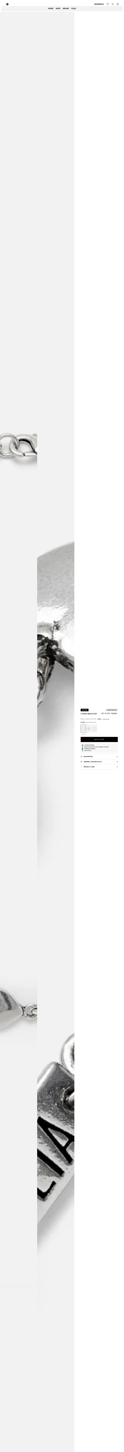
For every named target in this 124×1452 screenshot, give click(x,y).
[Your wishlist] (107, 4)
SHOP (58, 8)
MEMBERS (99, 4)
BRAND (66, 8)
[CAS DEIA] (7, 4)
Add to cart (99, 739)
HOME (50, 8)
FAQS (73, 8)
